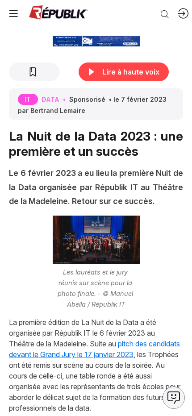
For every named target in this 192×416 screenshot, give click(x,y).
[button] (13, 13)
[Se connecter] (183, 13)
